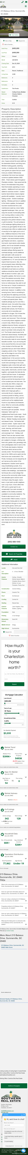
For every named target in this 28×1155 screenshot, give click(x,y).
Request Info (21, 41)
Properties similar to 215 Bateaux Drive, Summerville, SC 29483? (12, 907)
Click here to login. (19, 1146)
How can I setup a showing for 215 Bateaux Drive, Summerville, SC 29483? (13, 900)
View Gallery (15, 35)
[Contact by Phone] (22, 2)
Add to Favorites (8, 44)
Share (15, 560)
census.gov (6, 849)
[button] (1, 27)
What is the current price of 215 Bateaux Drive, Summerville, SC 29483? (12, 885)
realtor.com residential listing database (12, 827)
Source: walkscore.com (6, 992)
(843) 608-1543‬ (14, 541)
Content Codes (10, 930)
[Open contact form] (26, 2)
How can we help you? (9, 1128)
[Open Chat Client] (23, 1151)
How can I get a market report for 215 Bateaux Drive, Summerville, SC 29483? (14, 914)
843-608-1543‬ (4, 1112)
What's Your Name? (9, 1122)
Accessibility (4, 1152)
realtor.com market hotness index (11, 767)
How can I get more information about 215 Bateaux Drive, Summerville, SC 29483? (12, 892)
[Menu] (26, 6)
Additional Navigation (14, 1086)
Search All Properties (15, 554)
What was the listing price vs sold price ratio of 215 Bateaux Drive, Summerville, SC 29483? (13, 922)
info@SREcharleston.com (7, 1111)
